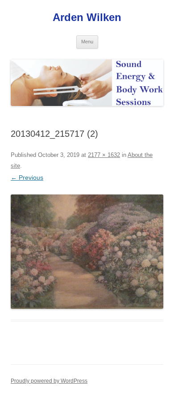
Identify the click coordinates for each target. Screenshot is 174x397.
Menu (87, 41)
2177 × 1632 (104, 155)
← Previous (27, 177)
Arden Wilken (87, 17)
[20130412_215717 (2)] (87, 251)
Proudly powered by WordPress (49, 381)
